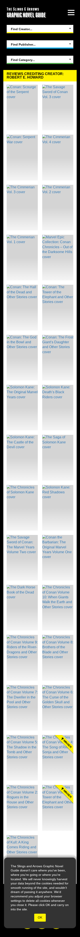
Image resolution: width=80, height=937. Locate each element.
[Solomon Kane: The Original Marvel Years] (22, 407)
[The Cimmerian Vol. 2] (57, 207)
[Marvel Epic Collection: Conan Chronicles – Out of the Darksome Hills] (57, 257)
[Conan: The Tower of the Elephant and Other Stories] (57, 307)
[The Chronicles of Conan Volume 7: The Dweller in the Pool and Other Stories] (22, 708)
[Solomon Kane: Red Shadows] (57, 508)
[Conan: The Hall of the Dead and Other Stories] (22, 307)
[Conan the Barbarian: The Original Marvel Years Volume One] (57, 558)
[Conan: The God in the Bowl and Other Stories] (22, 357)
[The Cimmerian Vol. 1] (22, 257)
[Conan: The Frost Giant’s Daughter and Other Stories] (57, 357)
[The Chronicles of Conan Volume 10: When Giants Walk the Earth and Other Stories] (57, 607)
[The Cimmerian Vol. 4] (57, 157)
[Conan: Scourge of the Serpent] (22, 107)
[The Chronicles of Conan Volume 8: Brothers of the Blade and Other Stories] (57, 657)
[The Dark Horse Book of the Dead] (22, 607)
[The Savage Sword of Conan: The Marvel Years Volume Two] (22, 558)
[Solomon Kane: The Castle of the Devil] (22, 457)
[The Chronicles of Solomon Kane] (22, 508)
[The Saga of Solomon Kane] (57, 457)
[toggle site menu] (71, 12)
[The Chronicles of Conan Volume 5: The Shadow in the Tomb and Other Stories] (22, 758)
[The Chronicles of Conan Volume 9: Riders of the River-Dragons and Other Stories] (22, 657)
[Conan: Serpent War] (22, 157)
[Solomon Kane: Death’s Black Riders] (57, 407)
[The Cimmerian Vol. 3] (22, 207)
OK (40, 917)
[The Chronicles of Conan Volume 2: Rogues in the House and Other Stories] (22, 807)
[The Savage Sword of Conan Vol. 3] (57, 107)
